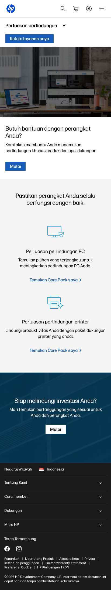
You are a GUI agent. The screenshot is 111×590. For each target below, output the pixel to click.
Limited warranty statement (65, 563)
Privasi (90, 559)
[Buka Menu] (101, 8)
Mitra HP (11, 524)
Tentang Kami (15, 482)
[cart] (76, 8)
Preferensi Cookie (18, 567)
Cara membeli (16, 496)
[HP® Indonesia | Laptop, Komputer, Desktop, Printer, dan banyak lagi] (10, 8)
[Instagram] (19, 548)
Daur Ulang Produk (39, 559)
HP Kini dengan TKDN (53, 567)
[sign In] (88, 8)
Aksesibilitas (69, 559)
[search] (63, 8)
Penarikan (11, 559)
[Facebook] (7, 548)
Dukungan (13, 510)
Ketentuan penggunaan (21, 563)
